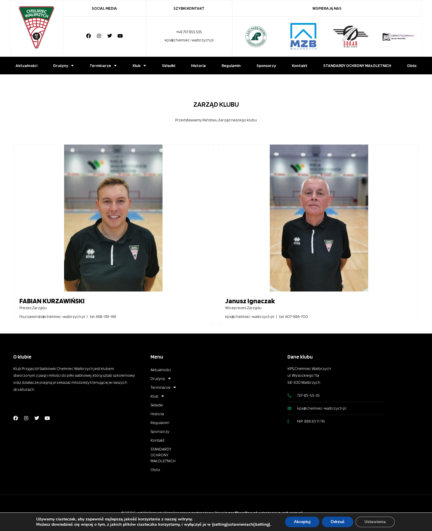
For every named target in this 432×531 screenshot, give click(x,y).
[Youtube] (120, 35)
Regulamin (231, 65)
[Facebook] (88, 35)
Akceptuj (302, 522)
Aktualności (26, 65)
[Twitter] (109, 35)
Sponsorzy (266, 65)
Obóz (412, 65)
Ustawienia (375, 522)
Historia (198, 65)
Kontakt (299, 65)
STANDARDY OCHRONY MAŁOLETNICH (357, 65)
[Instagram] (99, 35)
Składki (168, 65)
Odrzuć (337, 522)
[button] (236, 36)
